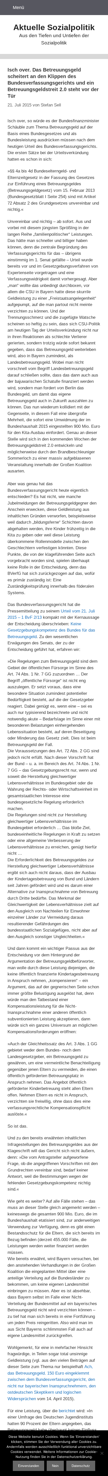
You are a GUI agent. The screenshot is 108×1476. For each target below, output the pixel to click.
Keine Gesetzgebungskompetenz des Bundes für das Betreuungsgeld (51, 630)
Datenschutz (81, 1466)
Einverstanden (28, 1466)
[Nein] (101, 1453)
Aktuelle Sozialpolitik (54, 27)
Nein (55, 1466)
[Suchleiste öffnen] (97, 7)
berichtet (67, 1410)
